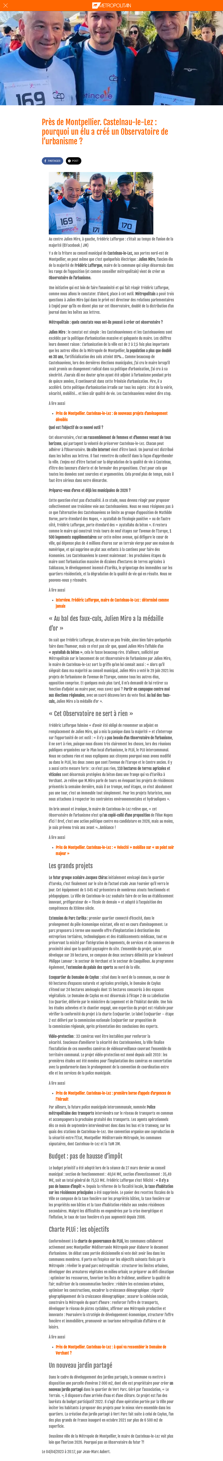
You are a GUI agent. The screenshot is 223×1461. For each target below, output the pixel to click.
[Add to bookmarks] (177, 161)
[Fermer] (5, 5)
